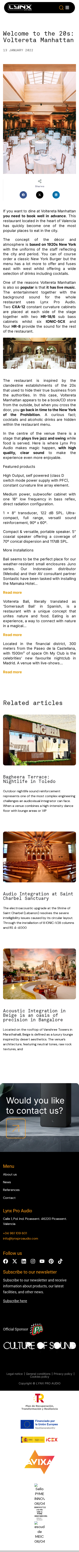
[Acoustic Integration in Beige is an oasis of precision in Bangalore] (39, 974)
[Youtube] (42, 1261)
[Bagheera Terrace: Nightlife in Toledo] (39, 741)
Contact (9, 1198)
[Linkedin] (23, 1261)
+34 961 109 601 (15, 1233)
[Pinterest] (51, 1261)
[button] (61, 7)
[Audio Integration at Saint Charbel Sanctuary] (39, 858)
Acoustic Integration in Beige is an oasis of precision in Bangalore (34, 1015)
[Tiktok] (60, 1261)
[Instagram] (32, 1261)
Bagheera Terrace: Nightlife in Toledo (29, 779)
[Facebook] (5, 1261)
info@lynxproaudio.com (20, 1238)
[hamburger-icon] (67, 7)
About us (10, 1174)
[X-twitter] (14, 1261)
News (7, 1182)
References (11, 1190)
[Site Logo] (20, 8)
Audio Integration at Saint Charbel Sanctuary (38, 896)
